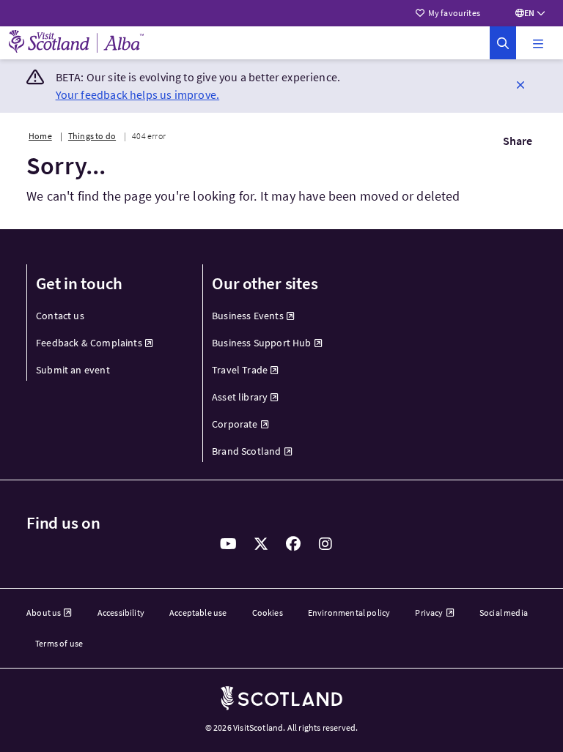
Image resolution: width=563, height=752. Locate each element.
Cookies (267, 612)
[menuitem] (106, 316)
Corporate (235, 424)
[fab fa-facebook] (293, 544)
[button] (538, 43)
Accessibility (120, 612)
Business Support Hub (262, 342)
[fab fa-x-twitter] (261, 544)
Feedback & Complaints (89, 342)
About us (43, 612)
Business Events (248, 315)
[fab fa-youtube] (228, 544)
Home (40, 135)
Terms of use (59, 643)
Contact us (60, 315)
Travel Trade (240, 369)
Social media (503, 612)
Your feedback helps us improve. (138, 94)
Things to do (92, 135)
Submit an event (73, 369)
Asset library (240, 396)
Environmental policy (349, 612)
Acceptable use (198, 612)
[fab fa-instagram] (325, 544)
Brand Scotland (247, 451)
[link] (503, 42)
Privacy (429, 612)
